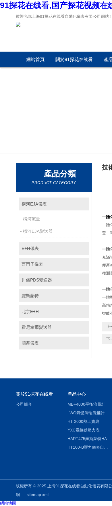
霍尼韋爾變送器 (37, 327)
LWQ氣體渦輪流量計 (86, 413)
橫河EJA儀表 (34, 204)
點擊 (82, 204)
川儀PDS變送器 (37, 280)
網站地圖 (8, 503)
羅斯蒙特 (30, 295)
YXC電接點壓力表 (83, 430)
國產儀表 (30, 343)
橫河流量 (31, 218)
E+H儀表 (30, 248)
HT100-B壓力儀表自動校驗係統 (89, 447)
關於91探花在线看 (74, 59)
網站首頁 (35, 59)
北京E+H (30, 311)
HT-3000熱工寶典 (83, 421)
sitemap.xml (38, 494)
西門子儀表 (32, 264)
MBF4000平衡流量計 (86, 404)
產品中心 (76, 394)
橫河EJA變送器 (38, 231)
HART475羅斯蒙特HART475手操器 (89, 438)
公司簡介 (24, 404)
